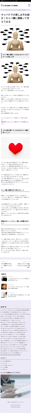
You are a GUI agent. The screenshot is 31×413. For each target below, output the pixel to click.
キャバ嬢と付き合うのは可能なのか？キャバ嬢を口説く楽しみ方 (18, 295)
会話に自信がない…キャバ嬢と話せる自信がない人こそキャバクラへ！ (14, 350)
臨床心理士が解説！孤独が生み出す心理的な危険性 (10, 354)
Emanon (18, 407)
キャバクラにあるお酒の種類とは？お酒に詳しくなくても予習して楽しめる (15, 314)
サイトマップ (21, 402)
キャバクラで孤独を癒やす (6, 361)
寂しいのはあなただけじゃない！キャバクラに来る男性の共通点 (13, 348)
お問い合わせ (14, 402)
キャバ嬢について (4, 369)
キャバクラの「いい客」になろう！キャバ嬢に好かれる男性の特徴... (18, 287)
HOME (8, 402)
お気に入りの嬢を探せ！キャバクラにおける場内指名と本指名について (14, 340)
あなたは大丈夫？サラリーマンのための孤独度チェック (11, 352)
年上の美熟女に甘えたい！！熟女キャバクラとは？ (10, 320)
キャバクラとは (4, 363)
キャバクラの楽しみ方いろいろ (16, 25)
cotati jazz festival (16, 405)
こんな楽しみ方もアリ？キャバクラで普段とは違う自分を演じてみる (14, 330)
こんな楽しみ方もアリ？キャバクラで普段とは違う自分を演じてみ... (18, 279)
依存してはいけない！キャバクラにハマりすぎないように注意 (13, 346)
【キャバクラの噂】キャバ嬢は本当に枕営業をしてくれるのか (13, 326)
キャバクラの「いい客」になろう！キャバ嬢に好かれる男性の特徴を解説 (15, 310)
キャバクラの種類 (4, 367)
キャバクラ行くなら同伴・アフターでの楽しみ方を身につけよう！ (14, 338)
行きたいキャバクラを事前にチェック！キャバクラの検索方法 (13, 334)
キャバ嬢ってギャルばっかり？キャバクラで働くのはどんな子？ (13, 328)
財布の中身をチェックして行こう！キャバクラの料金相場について (14, 342)
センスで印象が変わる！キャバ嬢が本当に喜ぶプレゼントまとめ (13, 312)
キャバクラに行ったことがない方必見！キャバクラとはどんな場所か (14, 344)
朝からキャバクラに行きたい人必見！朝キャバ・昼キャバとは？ (13, 322)
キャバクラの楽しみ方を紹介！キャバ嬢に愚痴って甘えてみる (13, 318)
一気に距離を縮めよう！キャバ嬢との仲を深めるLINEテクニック (13, 324)
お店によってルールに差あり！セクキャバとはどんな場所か (12, 316)
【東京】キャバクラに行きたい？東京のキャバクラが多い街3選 (13, 336)
